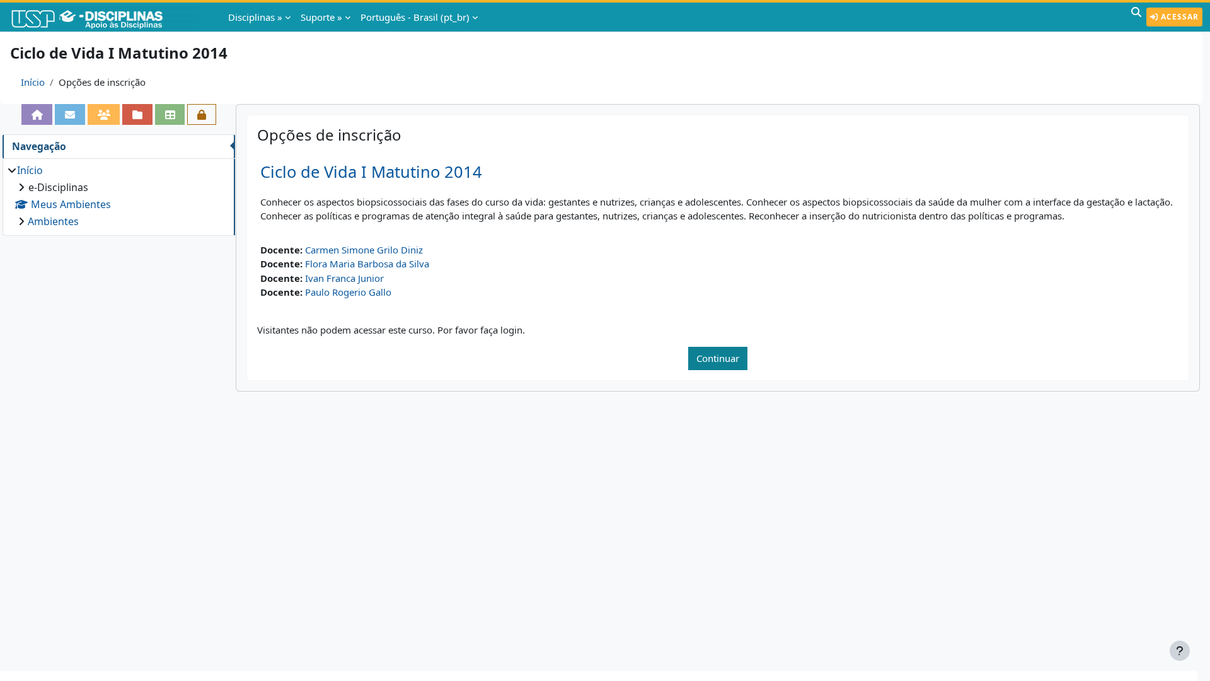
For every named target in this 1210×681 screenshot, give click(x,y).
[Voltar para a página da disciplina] (37, 114)
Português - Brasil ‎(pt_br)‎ (415, 17)
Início (33, 82)
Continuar (717, 358)
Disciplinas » (255, 17)
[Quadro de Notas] (170, 114)
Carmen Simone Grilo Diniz (364, 249)
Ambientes (53, 221)
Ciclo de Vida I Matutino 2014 (371, 172)
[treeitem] (118, 196)
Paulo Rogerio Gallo (348, 292)
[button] (1136, 17)
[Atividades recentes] (137, 114)
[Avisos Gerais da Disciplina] (70, 114)
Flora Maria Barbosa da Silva (367, 263)
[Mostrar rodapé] (1180, 651)
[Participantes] (104, 114)
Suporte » (321, 17)
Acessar (1178, 16)
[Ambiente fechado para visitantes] (201, 114)
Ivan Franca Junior (344, 278)
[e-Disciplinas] (106, 17)
